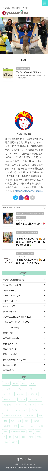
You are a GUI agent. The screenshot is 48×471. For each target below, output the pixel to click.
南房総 (36, 421)
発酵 (23, 437)
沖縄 (16, 437)
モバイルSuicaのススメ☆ (29, 72)
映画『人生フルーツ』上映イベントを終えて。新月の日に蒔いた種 (30, 242)
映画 (38, 431)
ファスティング (21, 410)
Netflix (32, 383)
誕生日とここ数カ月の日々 (29, 223)
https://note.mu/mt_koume (29, 191)
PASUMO (32, 75)
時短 (25, 78)
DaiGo (24, 383)
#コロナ (6, 383)
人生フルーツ (30, 415)
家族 (15, 426)
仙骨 (40, 415)
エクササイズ (8, 394)
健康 (12, 421)
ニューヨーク (29, 405)
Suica (39, 75)
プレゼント (35, 410)
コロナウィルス (34, 399)
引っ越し (32, 426)
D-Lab (15, 383)
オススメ (20, 394)
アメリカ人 (18, 389)
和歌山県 (7, 426)
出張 (19, 421)
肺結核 (6, 442)
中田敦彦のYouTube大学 (12, 415)
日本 (30, 431)
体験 (5, 421)
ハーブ (40, 405)
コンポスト (8, 405)
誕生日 (14, 442)
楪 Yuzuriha (24, 459)
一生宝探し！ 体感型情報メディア (24, 464)
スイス (18, 405)
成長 (5, 431)
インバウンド (31, 389)
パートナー (8, 410)
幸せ (22, 426)
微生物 (41, 426)
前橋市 (27, 421)
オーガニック (32, 394)
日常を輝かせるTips (18, 431)
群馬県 (39, 437)
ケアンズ (22, 399)
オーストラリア (9, 399)
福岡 (31, 437)
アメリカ (7, 389)
